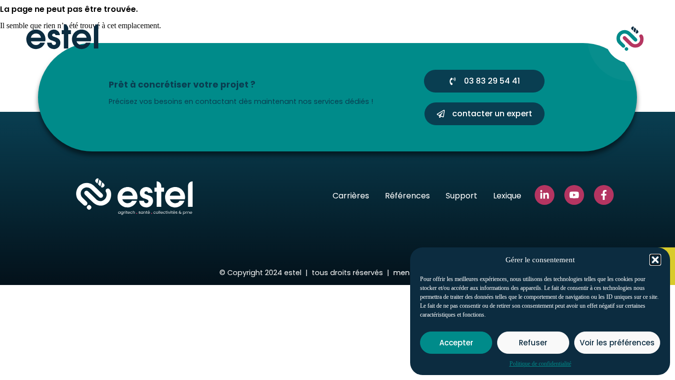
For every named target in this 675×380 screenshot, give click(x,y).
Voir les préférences (617, 342)
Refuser (533, 342)
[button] (655, 260)
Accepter (456, 342)
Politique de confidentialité (540, 363)
